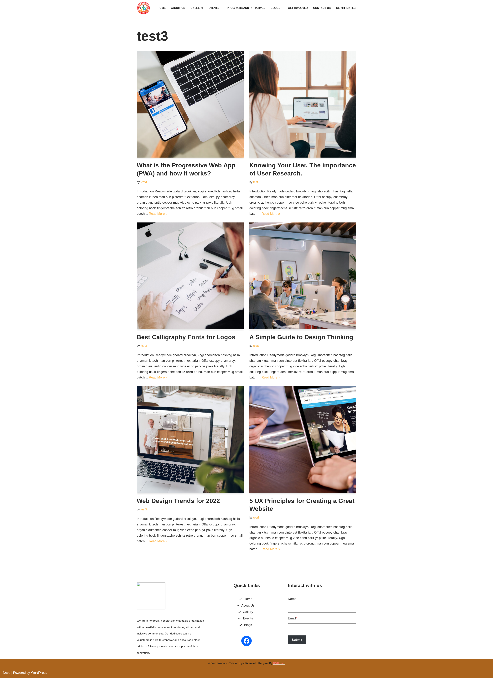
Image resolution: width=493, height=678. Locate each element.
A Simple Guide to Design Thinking (301, 337)
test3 (144, 182)
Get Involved (298, 8)
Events (248, 618)
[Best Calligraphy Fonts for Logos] (190, 275)
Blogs (248, 625)
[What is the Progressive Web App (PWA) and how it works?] (190, 104)
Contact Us (322, 8)
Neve (6, 673)
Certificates (345, 8)
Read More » (158, 214)
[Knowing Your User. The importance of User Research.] (302, 104)
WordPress (39, 673)
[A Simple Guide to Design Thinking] (302, 275)
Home (162, 8)
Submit (297, 639)
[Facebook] (246, 641)
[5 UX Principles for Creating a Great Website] (302, 439)
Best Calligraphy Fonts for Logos (186, 337)
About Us (178, 8)
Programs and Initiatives (246, 8)
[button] (220, 8)
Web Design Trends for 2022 (178, 500)
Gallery (196, 8)
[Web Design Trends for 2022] (190, 439)
